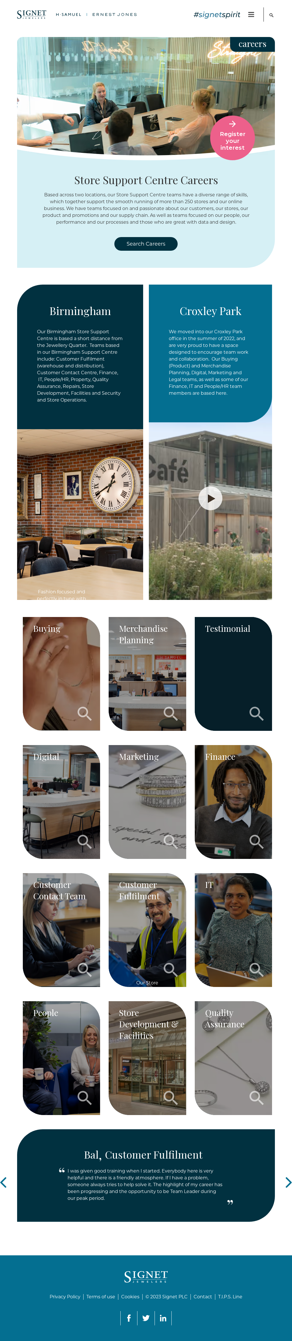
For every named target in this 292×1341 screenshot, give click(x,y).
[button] (251, 14)
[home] (77, 14)
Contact (203, 1296)
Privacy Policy (65, 1296)
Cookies (130, 1296)
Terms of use (100, 1296)
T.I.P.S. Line (230, 1296)
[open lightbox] (210, 498)
